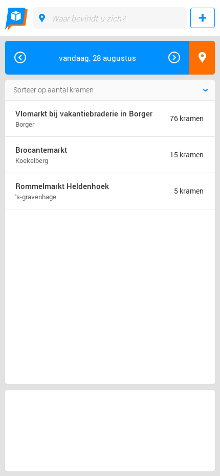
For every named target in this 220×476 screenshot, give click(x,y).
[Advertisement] (89, 254)
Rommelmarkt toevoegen (202, 18)
